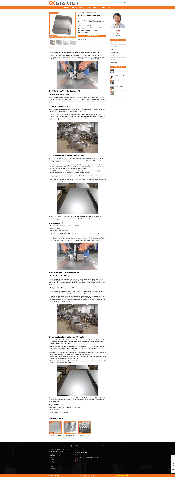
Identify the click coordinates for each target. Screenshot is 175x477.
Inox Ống (113, 56)
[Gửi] (125, 3)
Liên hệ (110, 7)
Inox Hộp (52, 457)
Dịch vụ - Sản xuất (115, 42)
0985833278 (118, 32)
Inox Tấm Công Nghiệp (70, 435)
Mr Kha (52, 475)
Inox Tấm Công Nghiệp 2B (55, 435)
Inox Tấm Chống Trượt (84, 435)
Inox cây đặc (114, 46)
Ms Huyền (87, 475)
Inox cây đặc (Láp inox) (55, 455)
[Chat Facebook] (172, 456)
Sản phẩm (81, 7)
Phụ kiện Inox (114, 62)
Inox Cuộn (113, 49)
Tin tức (103, 7)
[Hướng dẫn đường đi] (173, 466)
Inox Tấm (113, 59)
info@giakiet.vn (118, 35)
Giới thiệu (74, 7)
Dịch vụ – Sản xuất (93, 7)
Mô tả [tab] (50, 48)
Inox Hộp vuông (114, 52)
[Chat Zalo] (172, 459)
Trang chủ (66, 7)
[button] (50, 37)
